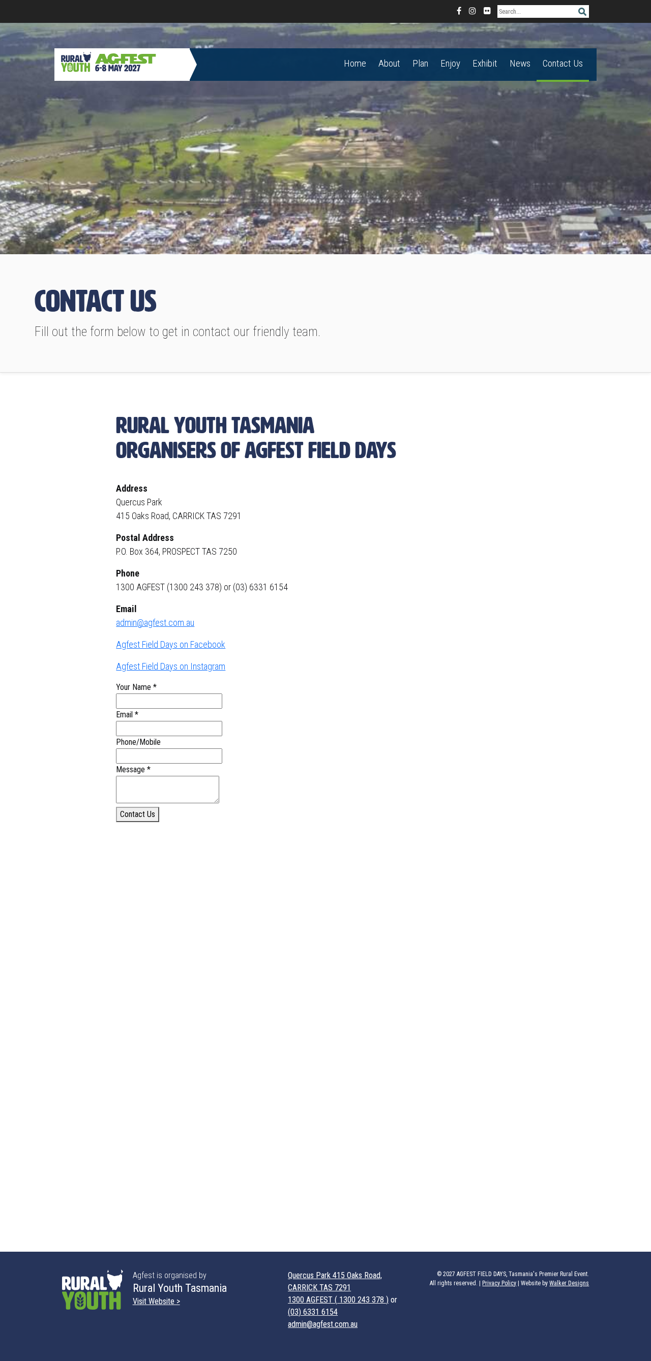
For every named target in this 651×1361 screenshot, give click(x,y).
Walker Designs (569, 1283)
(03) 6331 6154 (313, 1312)
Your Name (136, 687)
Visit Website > (156, 1301)
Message (133, 769)
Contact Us (563, 63)
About (389, 63)
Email (127, 714)
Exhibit (484, 63)
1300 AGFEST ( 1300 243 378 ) (338, 1300)
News (520, 63)
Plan (420, 63)
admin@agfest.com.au (155, 622)
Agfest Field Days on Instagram (170, 666)
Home (355, 63)
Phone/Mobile (138, 742)
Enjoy (450, 63)
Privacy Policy (499, 1283)
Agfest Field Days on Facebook (170, 644)
